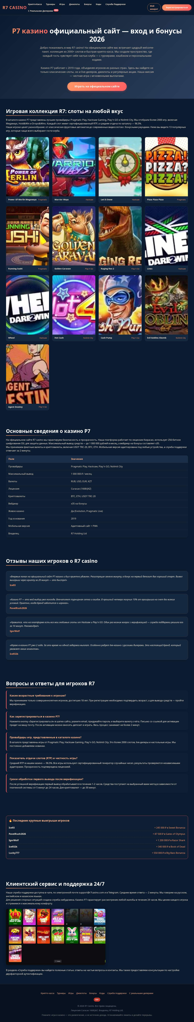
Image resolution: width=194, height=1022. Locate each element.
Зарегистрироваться (177, 7)
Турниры (50, 4)
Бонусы (88, 4)
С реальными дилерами (43, 10)
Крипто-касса (35, 4)
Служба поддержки (116, 4)
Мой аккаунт (154, 7)
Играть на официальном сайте (97, 86)
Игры (62, 4)
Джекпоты (74, 4)
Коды (98, 4)
